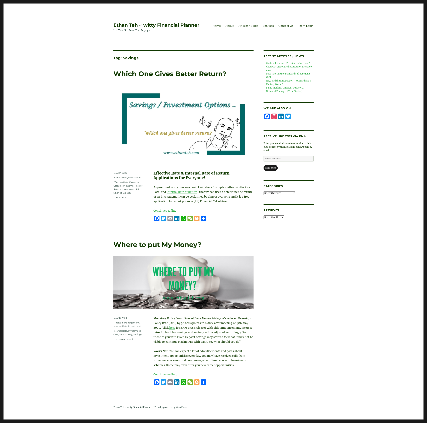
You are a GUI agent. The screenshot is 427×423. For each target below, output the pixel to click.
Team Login (306, 25)
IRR (137, 189)
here (172, 327)
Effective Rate (120, 182)
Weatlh (127, 192)
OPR (115, 334)
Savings (117, 192)
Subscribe (270, 167)
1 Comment (119, 197)
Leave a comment (123, 339)
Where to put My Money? (157, 244)
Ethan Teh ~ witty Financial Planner (156, 25)
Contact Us (285, 25)
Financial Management (126, 322)
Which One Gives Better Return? (170, 74)
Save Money (125, 334)
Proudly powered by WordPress (170, 407)
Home (216, 25)
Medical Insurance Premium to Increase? (288, 63)
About (230, 25)
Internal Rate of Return (182, 192)
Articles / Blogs (248, 25)
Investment (134, 177)
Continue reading (164, 210)
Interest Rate (120, 177)
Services (268, 25)
